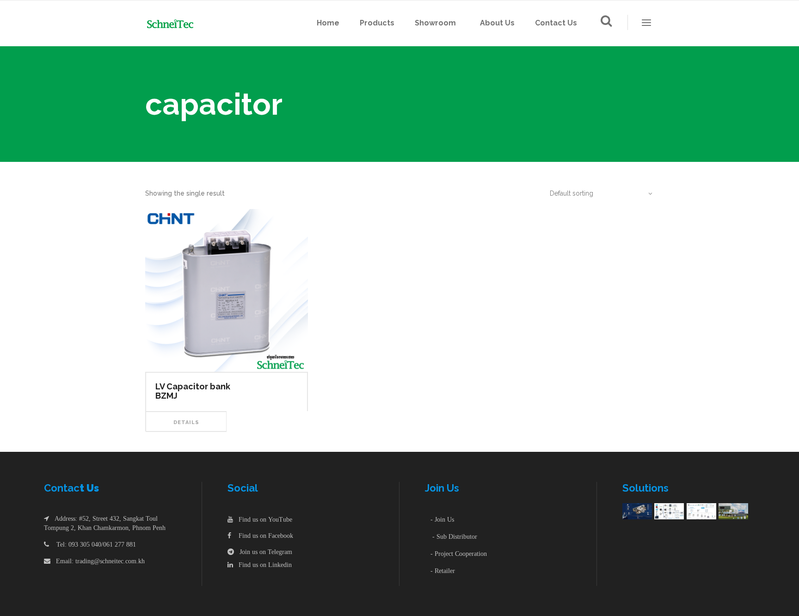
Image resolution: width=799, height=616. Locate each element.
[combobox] (596, 193)
